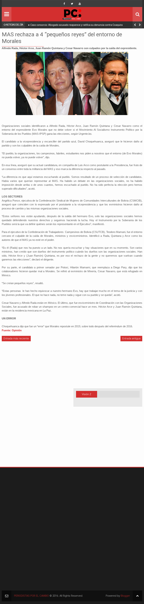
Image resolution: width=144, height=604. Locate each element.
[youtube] (79, 3)
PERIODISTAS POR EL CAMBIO (31, 595)
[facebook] (64, 3)
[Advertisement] (12, 408)
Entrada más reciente (16, 338)
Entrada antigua (131, 338)
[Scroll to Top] (137, 595)
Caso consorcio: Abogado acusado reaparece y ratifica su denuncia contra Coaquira (76, 25)
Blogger (125, 595)
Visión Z (86, 394)
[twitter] (72, 3)
